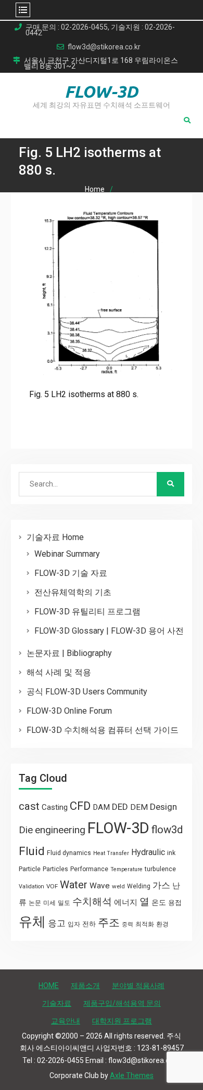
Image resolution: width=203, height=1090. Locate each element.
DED (120, 807)
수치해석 (92, 902)
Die (26, 830)
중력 (127, 924)
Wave (100, 885)
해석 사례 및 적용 (59, 672)
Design (163, 807)
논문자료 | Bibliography (69, 653)
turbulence (160, 869)
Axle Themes (132, 1075)
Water (73, 884)
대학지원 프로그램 (122, 1021)
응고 (57, 923)
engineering (60, 830)
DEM (139, 807)
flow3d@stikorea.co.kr (104, 47)
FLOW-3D (101, 91)
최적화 (144, 924)
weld (118, 886)
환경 (162, 924)
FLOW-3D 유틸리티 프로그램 (87, 611)
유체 (32, 921)
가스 (161, 885)
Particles (55, 869)
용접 (175, 903)
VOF (52, 886)
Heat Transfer (111, 853)
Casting (55, 807)
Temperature (126, 869)
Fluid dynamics (69, 853)
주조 (109, 922)
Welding (138, 886)
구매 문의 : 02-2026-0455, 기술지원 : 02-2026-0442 (100, 30)
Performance (89, 869)
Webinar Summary (67, 554)
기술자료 (56, 1003)
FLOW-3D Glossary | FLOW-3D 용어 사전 (109, 631)
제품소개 (85, 985)
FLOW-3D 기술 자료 (70, 573)
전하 (89, 924)
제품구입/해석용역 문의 (122, 1003)
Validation (31, 886)
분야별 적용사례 (138, 985)
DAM (101, 807)
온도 (158, 902)
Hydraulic (148, 852)
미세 (49, 903)
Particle (30, 869)
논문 (35, 903)
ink (171, 853)
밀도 (64, 903)
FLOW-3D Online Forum (69, 711)
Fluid (32, 851)
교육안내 (65, 1021)
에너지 (125, 902)
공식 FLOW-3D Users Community (87, 692)
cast (29, 806)
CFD (80, 805)
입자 (74, 924)
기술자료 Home (55, 537)
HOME (49, 985)
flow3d (167, 829)
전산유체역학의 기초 (72, 592)
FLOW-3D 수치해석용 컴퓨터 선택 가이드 (103, 730)
